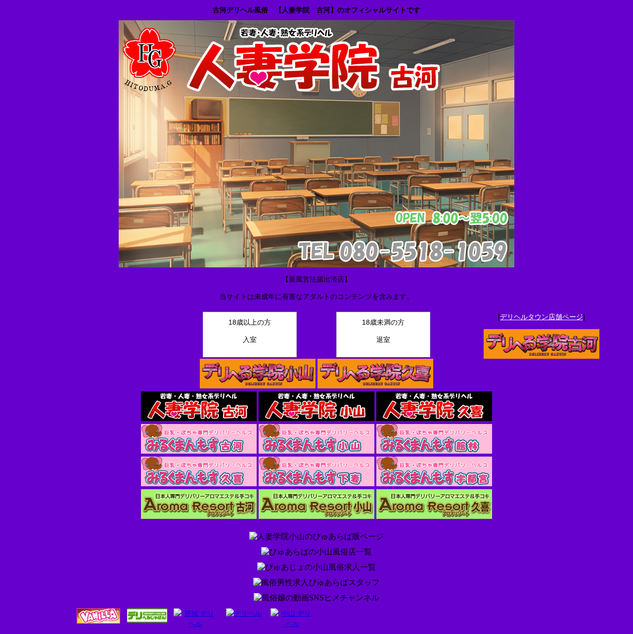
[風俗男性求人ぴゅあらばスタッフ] (316, 583)
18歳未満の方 (383, 330)
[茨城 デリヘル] (195, 624)
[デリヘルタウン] (244, 613)
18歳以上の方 (249, 330)
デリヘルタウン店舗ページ (541, 317)
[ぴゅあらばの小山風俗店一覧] (316, 552)
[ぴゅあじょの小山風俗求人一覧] (316, 567)
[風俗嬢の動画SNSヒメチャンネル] (316, 598)
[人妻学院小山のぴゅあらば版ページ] (316, 537)
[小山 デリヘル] (292, 624)
